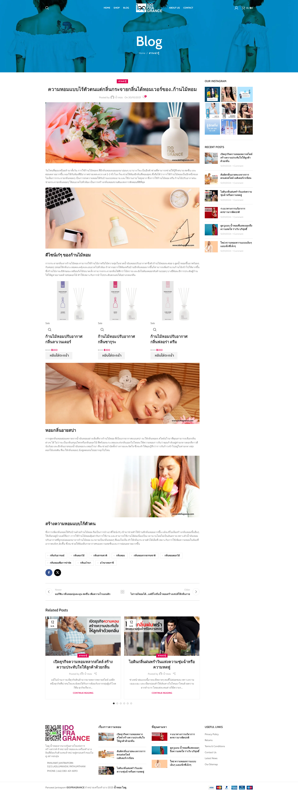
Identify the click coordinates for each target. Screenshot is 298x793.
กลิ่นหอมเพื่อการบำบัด (60, 562)
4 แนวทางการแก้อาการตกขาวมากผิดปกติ (232, 210)
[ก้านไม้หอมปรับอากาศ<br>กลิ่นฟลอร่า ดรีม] (175, 300)
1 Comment (238, 166)
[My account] (236, 7)
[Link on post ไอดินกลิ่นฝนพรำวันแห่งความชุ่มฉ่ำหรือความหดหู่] (162, 636)
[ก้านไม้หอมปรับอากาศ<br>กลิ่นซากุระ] (122, 300)
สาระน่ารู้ (154, 53)
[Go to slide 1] (114, 703)
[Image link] (67, 732)
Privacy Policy (212, 734)
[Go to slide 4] (124, 703)
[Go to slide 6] (131, 703)
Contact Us (210, 752)
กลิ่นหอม (120, 555)
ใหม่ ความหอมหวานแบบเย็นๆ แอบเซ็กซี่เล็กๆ (183, 763)
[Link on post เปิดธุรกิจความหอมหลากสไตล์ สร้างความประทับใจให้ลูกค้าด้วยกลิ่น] (83, 636)
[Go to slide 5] (128, 703)
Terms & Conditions (215, 746)
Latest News (211, 758)
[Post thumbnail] (211, 160)
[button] (58, 355)
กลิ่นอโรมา (85, 562)
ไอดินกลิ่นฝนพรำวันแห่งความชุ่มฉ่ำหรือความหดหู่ (236, 193)
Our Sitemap (211, 764)
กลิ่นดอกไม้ (78, 555)
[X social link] (57, 572)
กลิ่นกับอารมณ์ (57, 555)
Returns (209, 740)
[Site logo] (149, 7)
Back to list (122, 591)
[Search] (47, 7)
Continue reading (83, 693)
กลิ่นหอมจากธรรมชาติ (145, 555)
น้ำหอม (119, 97)
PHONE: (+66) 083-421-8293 (62, 770)
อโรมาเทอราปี (107, 562)
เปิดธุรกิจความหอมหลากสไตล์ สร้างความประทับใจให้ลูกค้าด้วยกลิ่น (236, 157)
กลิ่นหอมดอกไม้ (172, 555)
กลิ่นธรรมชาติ (100, 555)
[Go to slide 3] (121, 703)
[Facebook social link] (48, 572)
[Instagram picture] (212, 94)
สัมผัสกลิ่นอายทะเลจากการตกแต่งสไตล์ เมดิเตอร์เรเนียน (235, 176)
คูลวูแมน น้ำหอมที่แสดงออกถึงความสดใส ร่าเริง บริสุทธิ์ (236, 227)
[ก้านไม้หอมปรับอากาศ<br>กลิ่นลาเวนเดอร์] (69, 300)
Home (142, 53)
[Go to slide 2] (117, 703)
